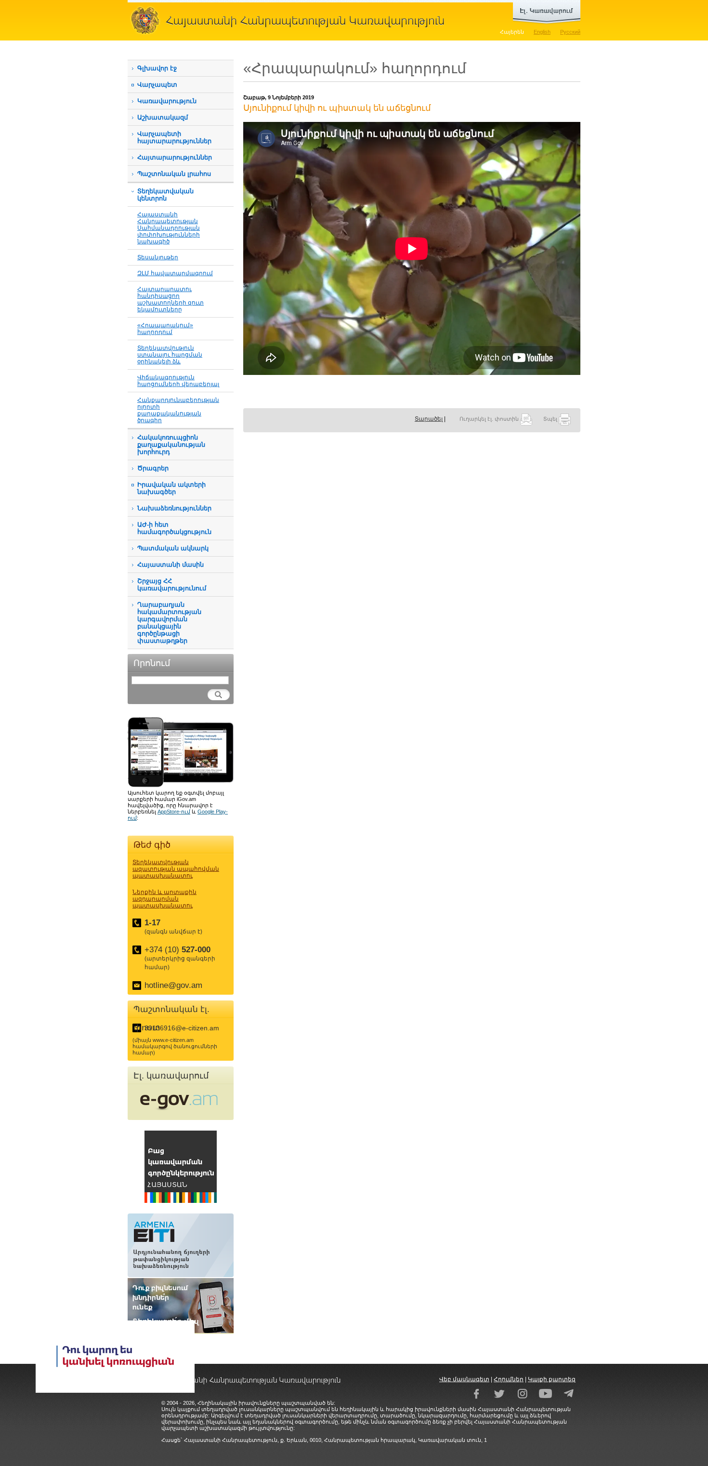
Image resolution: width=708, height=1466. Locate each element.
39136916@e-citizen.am (181, 1028)
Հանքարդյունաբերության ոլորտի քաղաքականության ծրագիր (178, 410)
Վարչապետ (157, 84)
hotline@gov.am (173, 985)
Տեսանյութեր (157, 257)
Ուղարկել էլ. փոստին (489, 419)
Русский (570, 32)
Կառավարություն (167, 101)
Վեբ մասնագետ (464, 1379)
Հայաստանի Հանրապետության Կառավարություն (291, 20)
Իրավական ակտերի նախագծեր (171, 488)
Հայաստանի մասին (170, 564)
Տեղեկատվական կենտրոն (165, 194)
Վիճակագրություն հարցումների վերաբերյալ (178, 380)
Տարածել (429, 418)
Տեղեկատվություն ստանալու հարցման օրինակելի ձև (169, 354)
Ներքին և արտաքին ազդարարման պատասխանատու (164, 899)
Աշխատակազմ (162, 117)
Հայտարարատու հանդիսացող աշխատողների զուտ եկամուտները (170, 299)
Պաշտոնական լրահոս (174, 173)
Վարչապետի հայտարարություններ (174, 137)
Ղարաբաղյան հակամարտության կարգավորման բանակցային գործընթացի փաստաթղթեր (169, 622)
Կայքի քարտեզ (552, 1379)
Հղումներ (509, 1379)
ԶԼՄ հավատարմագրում (175, 273)
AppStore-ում (173, 811)
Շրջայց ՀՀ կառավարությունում (171, 584)
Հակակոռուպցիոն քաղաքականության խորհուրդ (171, 444)
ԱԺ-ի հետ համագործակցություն (174, 528)
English (542, 32)
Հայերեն (512, 32)
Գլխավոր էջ (157, 68)
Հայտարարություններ (174, 157)
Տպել (551, 419)
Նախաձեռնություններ (174, 508)
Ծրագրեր (153, 468)
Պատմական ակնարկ (173, 548)
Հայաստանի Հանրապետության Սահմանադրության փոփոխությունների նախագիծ (168, 227)
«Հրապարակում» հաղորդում (165, 328)
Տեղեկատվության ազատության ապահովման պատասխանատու (175, 869)
